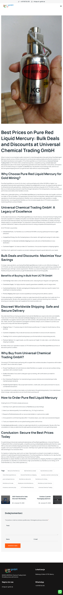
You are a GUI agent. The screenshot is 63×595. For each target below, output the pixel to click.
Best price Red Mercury (14, 470)
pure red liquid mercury (8, 479)
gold (57, 232)
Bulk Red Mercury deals (30, 470)
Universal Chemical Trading (45, 487)
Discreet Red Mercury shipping (28, 475)
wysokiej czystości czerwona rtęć (49, 475)
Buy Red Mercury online (46, 470)
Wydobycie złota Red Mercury (25, 483)
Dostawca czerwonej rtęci (9, 487)
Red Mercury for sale (8, 483)
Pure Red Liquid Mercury (27, 135)
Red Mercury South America (45, 483)
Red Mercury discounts (25, 479)
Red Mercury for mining (41, 479)
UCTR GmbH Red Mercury (27, 487)
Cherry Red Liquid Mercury (9, 475)
